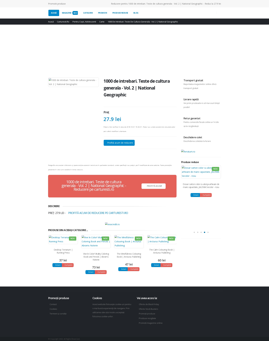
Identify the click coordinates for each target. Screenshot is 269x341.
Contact (53, 304)
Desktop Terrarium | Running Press (63, 251)
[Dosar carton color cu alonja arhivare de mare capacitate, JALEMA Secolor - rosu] (201, 172)
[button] (194, 232)
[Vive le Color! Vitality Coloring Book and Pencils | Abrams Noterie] (96, 241)
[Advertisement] (134, 51)
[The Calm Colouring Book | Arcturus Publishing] (162, 239)
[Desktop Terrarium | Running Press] (63, 239)
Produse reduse (120, 13)
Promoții (102, 13)
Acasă (54, 13)
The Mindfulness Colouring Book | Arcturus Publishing (129, 255)
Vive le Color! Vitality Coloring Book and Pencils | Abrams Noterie (96, 256)
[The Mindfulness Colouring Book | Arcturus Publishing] (129, 241)
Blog (135, 13)
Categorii (88, 13)
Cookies (53, 309)
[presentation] (170, 230)
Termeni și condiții (58, 313)
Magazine (69, 13)
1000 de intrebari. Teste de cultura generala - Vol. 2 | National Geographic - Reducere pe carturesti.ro (93, 185)
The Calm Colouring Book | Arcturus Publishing (161, 251)
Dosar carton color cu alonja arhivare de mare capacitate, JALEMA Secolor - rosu (201, 186)
